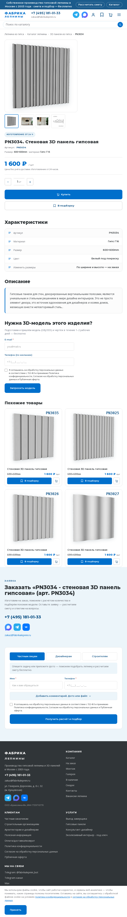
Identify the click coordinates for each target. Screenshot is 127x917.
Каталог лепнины (37, 34)
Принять (15, 909)
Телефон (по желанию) (18, 355)
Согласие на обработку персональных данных (73, 707)
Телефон (70, 678)
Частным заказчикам (16, 818)
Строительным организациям (22, 824)
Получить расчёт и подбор (63, 719)
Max (7, 883)
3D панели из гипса (61, 34)
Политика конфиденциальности (31, 707)
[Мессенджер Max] (84, 14)
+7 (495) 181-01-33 (45, 13)
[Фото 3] (43, 121)
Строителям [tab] (100, 656)
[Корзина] (110, 14)
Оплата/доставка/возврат (20, 840)
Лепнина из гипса (14, 34)
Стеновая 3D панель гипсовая (27, 468)
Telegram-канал (14, 877)
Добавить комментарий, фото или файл (61, 695)
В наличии (72, 779)
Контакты (71, 790)
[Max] (16, 798)
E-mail (9, 339)
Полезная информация (18, 835)
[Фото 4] (58, 121)
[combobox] (61, 24)
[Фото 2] (27, 121)
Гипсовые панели (76, 824)
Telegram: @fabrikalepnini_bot (21, 872)
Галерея (70, 774)
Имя (13, 678)
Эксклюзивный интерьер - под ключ (86, 835)
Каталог (114, 4)
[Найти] (120, 24)
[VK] (26, 627)
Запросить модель (22, 388)
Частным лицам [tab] (27, 656)
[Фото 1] (12, 121)
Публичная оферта (29, 379)
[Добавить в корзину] (56, 481)
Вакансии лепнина (76, 796)
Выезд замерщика (76, 818)
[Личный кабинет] (93, 14)
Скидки (70, 785)
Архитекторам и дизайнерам (22, 829)
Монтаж (70, 768)
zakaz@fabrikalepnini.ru (43, 17)
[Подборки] (102, 14)
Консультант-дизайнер (79, 829)
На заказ (71, 763)
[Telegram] (76, 14)
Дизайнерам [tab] (63, 656)
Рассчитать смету (90, 4)
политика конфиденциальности (52, 896)
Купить (65, 194)
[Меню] (119, 14)
